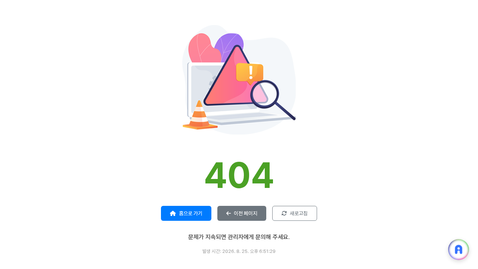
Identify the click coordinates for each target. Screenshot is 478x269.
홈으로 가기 (190, 213)
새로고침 (299, 213)
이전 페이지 (245, 213)
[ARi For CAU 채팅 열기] (458, 249)
